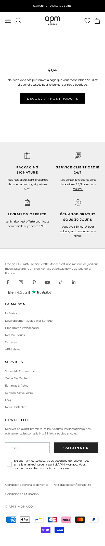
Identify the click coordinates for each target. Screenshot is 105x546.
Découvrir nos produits (52, 98)
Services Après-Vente (19, 393)
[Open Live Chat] (78, 156)
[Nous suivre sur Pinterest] (34, 282)
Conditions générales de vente (26, 485)
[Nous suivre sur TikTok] (60, 282)
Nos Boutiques (15, 335)
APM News (12, 349)
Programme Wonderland (22, 328)
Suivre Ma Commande (20, 371)
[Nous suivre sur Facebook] (7, 282)
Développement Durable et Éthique (28, 320)
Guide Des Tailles (16, 378)
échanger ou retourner (75, 231)
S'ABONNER (76, 448)
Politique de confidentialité (71, 485)
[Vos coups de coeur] (87, 21)
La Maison (12, 313)
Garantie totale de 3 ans (52, 5)
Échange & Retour (17, 385)
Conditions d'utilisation (22, 494)
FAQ (8, 400)
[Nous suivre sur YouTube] (47, 282)
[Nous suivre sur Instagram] (20, 282)
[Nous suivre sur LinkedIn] (73, 282)
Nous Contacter (15, 407)
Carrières (11, 342)
